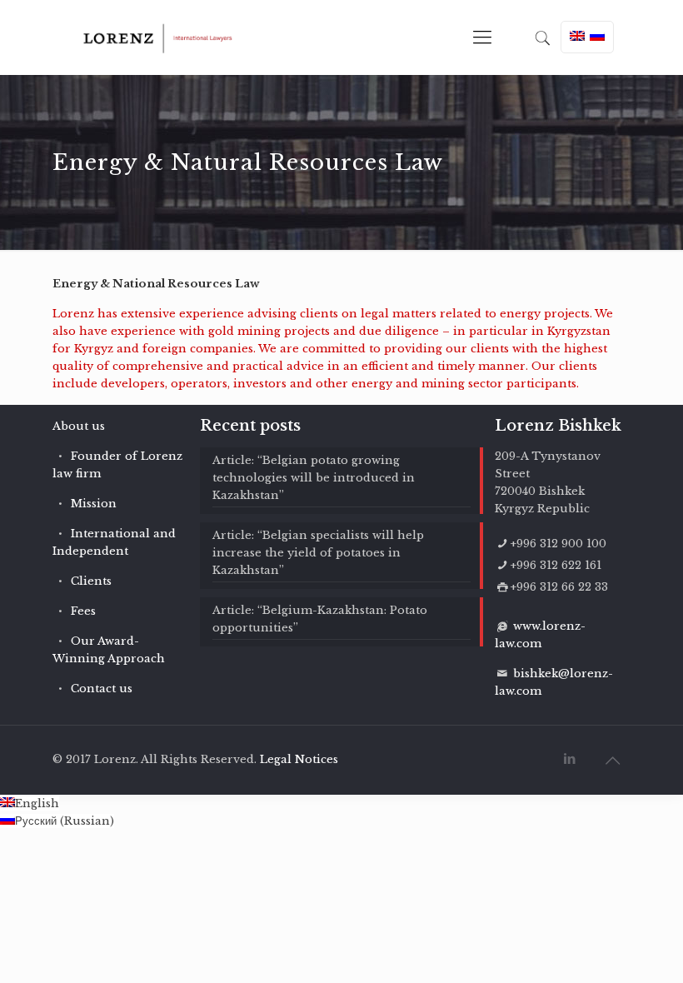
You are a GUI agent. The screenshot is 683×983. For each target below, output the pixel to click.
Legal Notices (299, 759)
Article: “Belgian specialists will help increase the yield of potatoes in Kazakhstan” (318, 552)
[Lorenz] (158, 37)
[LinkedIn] (570, 758)
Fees (83, 611)
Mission (94, 503)
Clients (91, 581)
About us (78, 426)
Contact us (101, 688)
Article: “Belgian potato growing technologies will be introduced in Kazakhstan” (313, 477)
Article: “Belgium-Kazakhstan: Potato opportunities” (319, 619)
